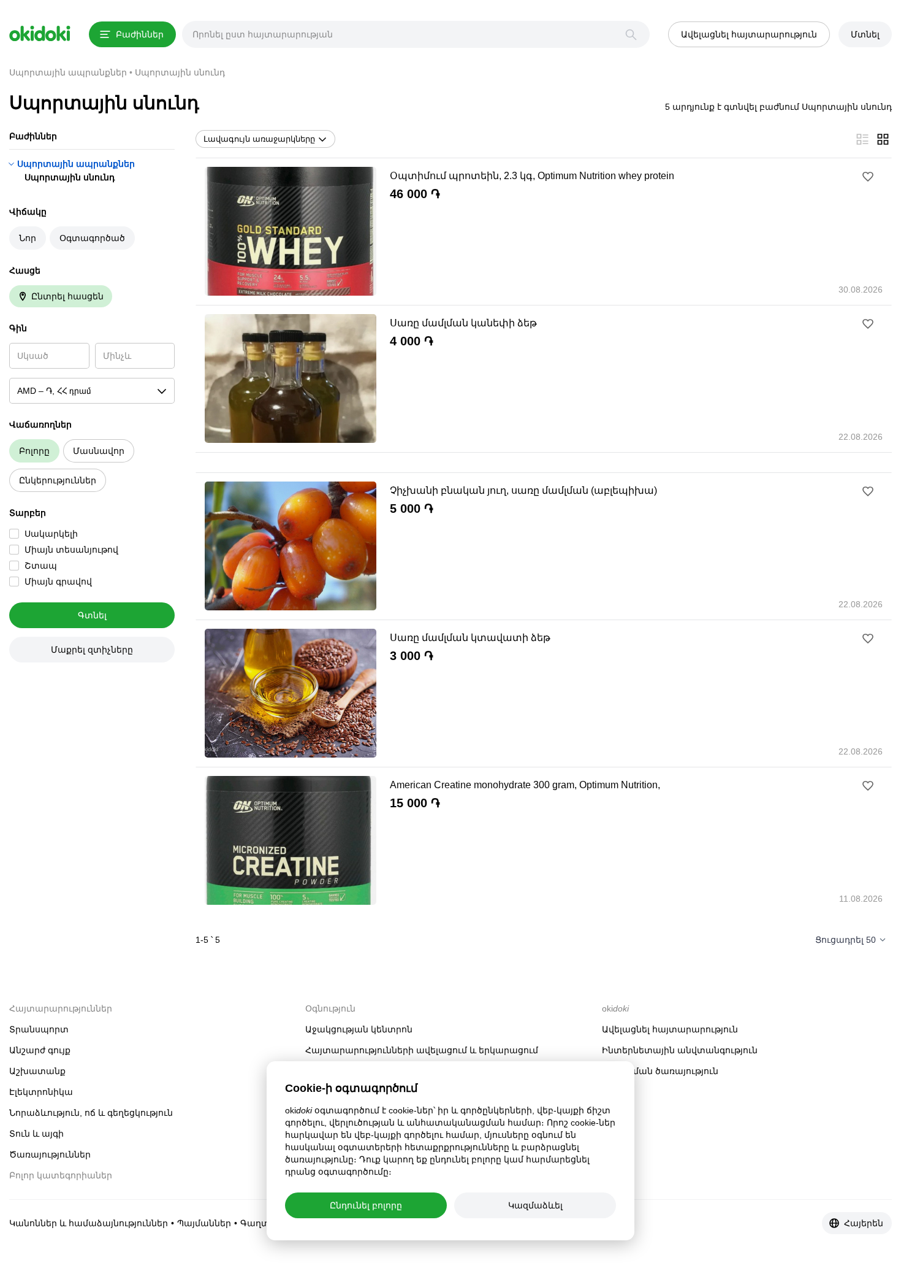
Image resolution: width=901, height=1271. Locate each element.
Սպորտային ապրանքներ (76, 164)
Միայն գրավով (58, 581)
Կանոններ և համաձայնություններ (88, 1223)
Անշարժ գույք (39, 1050)
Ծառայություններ (50, 1154)
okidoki (39, 34)
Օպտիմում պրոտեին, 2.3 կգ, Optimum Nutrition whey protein (532, 176)
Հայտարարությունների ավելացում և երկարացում (421, 1050)
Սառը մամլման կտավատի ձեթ (470, 637)
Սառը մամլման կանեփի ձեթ (463, 323)
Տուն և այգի (36, 1134)
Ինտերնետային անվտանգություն (680, 1050)
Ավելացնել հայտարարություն (670, 1029)
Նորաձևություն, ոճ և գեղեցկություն (91, 1113)
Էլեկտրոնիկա (41, 1092)
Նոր (27, 238)
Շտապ (41, 565)
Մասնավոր (98, 451)
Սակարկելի (51, 534)
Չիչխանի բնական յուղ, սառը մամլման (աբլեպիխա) (523, 490)
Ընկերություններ (57, 480)
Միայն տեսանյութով (71, 550)
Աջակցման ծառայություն (660, 1071)
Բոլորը (34, 451)
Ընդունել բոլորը (366, 1205)
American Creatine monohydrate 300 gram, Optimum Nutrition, (525, 785)
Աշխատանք (37, 1071)
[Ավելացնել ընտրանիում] (868, 177)
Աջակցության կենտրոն (358, 1029)
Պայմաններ (204, 1223)
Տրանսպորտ (39, 1029)
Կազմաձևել (535, 1205)
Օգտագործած (92, 238)
